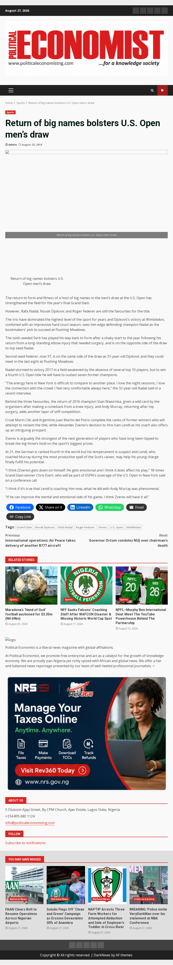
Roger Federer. (85, 527)
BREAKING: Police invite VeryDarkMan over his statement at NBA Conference (149, 885)
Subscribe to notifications (25, 843)
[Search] (152, 90)
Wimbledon (133, 527)
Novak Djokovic (45, 527)
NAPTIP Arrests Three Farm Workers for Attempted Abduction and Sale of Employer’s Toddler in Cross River (107, 885)
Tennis (102, 527)
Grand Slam (24, 527)
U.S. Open (116, 527)
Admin (12, 144)
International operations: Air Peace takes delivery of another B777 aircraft (40, 540)
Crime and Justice (144, 899)
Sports (10, 112)
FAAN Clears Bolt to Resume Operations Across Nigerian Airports (24, 885)
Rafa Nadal (65, 527)
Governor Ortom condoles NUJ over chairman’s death (128, 540)
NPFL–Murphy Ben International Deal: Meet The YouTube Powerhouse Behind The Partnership (142, 585)
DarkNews (102, 955)
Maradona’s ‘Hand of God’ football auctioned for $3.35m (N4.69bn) (31, 585)
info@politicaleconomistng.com (30, 822)
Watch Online (162, 90)
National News (18, 899)
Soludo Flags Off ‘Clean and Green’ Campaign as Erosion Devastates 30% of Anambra (66, 885)
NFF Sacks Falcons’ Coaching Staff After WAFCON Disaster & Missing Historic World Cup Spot (87, 585)
